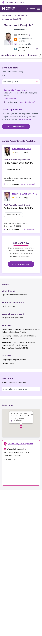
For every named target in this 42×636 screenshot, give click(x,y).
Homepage (6, 15)
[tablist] (21, 55)
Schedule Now (13, 169)
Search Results (20, 15)
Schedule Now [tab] (8, 55)
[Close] (32, 413)
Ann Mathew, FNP (21, 148)
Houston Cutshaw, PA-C (24, 194)
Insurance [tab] (33, 55)
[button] (21, 427)
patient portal (25, 119)
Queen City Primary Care (15, 90)
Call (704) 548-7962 (16, 126)
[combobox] (21, 81)
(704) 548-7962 (10, 98)
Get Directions (27, 184)
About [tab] (22, 55)
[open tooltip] (29, 35)
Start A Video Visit (21, 264)
